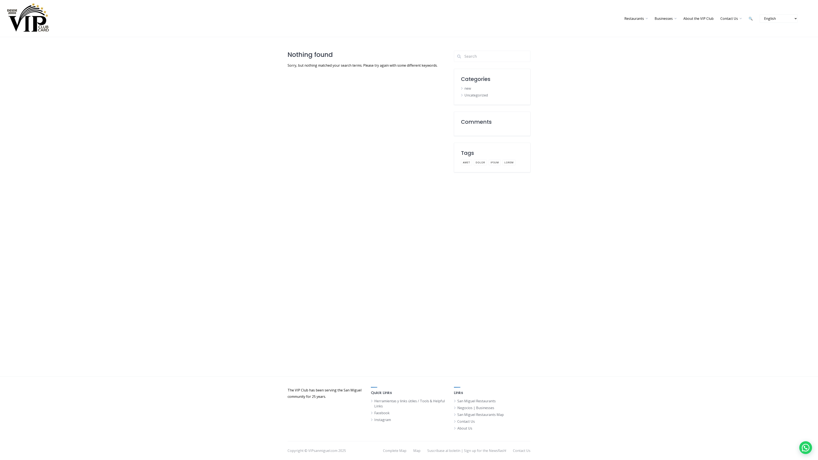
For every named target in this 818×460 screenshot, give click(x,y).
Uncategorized (476, 95)
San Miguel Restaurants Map (480, 414)
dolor (480, 162)
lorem (509, 162)
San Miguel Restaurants (476, 401)
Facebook (382, 413)
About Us (464, 428)
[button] (805, 447)
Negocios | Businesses (475, 407)
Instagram (382, 419)
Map (417, 450)
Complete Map (394, 450)
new (467, 88)
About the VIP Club (698, 18)
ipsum (495, 162)
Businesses (664, 18)
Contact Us (729, 18)
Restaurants (634, 18)
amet (466, 162)
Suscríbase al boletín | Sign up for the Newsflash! (466, 450)
